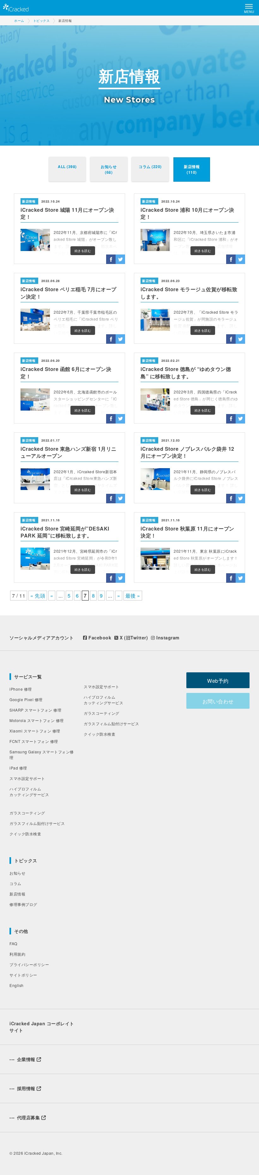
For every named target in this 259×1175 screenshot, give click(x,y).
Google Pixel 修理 (26, 699)
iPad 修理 (18, 767)
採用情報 (23, 1088)
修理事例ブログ (23, 904)
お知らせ (17, 873)
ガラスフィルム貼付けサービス (37, 823)
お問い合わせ (218, 701)
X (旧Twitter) (133, 637)
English (16, 985)
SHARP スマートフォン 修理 (35, 710)
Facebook (99, 637)
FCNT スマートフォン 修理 (33, 741)
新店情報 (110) (192, 169)
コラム (15, 883)
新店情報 (17, 893)
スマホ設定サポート (27, 778)
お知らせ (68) (109, 169)
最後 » (132, 595)
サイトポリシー (23, 974)
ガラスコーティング (27, 812)
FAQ (13, 943)
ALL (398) (67, 166)
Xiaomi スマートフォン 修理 (34, 730)
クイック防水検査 (25, 833)
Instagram (167, 637)
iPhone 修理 (20, 689)
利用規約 (17, 954)
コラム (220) (150, 166)
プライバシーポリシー (29, 964)
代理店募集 (25, 1117)
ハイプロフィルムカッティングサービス (29, 791)
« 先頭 (37, 595)
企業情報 (23, 1059)
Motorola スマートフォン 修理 (36, 720)
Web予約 (218, 680)
